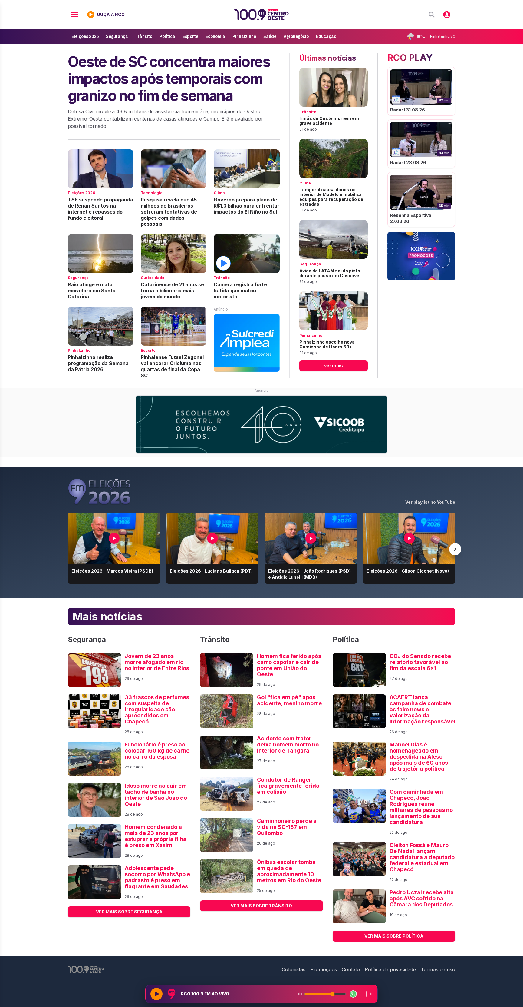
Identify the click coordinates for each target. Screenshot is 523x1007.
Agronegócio (296, 36)
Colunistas (293, 969)
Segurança (117, 36)
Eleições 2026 (85, 36)
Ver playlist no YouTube (430, 502)
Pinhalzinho (244, 36)
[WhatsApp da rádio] (353, 994)
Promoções (323, 969)
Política (167, 36)
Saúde (269, 36)
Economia (215, 36)
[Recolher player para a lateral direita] (369, 994)
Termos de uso (438, 969)
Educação (326, 36)
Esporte (190, 36)
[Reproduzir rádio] (156, 994)
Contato (351, 969)
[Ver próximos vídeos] (455, 549)
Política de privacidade (390, 969)
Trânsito (143, 36)
